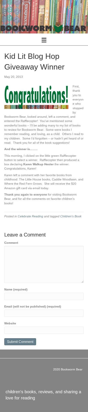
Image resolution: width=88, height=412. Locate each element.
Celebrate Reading (30, 216)
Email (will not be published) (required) (32, 306)
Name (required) (16, 289)
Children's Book (70, 216)
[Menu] (44, 40)
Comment (11, 242)
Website (10, 323)
